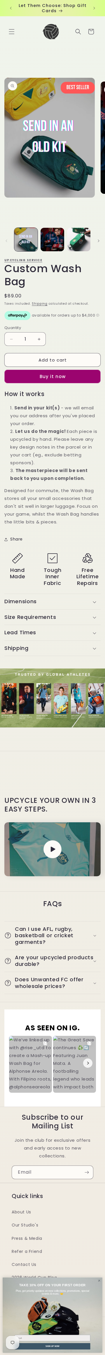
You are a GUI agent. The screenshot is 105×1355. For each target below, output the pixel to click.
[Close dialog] (99, 1280)
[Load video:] (52, 849)
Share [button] (16, 539)
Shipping (40, 303)
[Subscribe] (86, 1172)
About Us (21, 1212)
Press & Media (27, 1238)
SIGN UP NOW (53, 1346)
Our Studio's (25, 1225)
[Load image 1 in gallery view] (26, 239)
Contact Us (24, 1264)
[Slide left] (6, 240)
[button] (11, 31)
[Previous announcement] (10, 8)
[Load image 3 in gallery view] (78, 239)
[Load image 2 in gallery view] (52, 239)
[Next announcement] (94, 8)
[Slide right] (98, 240)
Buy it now (53, 376)
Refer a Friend (27, 1251)
